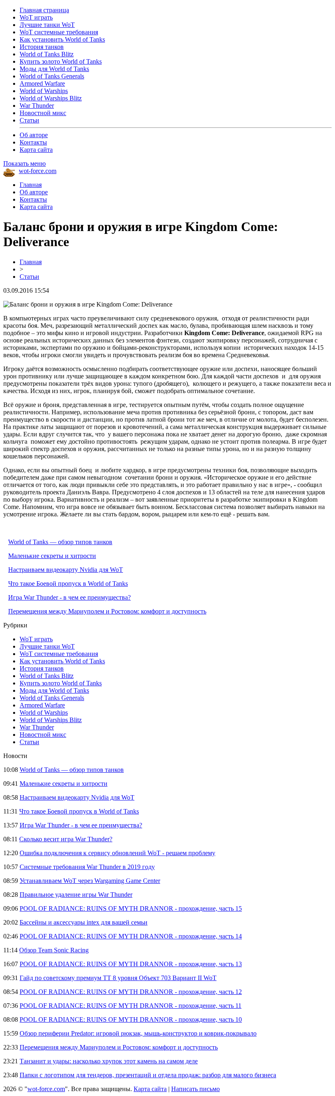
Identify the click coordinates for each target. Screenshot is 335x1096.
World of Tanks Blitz (47, 54)
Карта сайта (36, 149)
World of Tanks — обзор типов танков (60, 541)
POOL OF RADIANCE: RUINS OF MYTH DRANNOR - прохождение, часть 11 (130, 1005)
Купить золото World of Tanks (61, 61)
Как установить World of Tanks (62, 39)
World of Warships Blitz (51, 98)
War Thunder (37, 105)
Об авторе (34, 134)
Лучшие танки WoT (47, 24)
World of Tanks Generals (52, 76)
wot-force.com (37, 170)
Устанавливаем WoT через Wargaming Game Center (90, 880)
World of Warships (44, 90)
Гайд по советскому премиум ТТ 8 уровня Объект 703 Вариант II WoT (118, 977)
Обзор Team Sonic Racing (54, 950)
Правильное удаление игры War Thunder (76, 894)
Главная (31, 184)
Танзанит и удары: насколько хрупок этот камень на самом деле (109, 1061)
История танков (42, 46)
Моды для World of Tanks (54, 68)
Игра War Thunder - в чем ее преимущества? (69, 597)
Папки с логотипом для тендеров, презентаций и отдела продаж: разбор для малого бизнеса (148, 1075)
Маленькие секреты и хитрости (52, 555)
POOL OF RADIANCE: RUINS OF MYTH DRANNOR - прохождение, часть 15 (131, 908)
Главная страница (44, 10)
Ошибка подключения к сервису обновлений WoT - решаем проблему (117, 852)
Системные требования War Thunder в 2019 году (87, 866)
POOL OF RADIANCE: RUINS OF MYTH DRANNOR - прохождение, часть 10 (131, 1019)
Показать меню (24, 163)
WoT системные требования (59, 32)
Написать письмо (195, 1088)
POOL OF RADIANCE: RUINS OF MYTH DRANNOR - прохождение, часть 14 (131, 936)
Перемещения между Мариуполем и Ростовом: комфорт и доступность (107, 611)
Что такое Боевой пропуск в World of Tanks (68, 583)
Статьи (29, 120)
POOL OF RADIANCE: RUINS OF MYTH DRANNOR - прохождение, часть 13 (131, 963)
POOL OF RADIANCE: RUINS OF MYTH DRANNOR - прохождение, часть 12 (131, 991)
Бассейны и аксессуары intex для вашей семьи (83, 922)
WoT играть (36, 17)
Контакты (33, 142)
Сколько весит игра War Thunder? (65, 839)
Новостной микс (43, 112)
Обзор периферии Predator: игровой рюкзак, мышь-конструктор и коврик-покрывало (138, 1033)
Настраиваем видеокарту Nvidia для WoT (65, 569)
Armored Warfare (42, 83)
